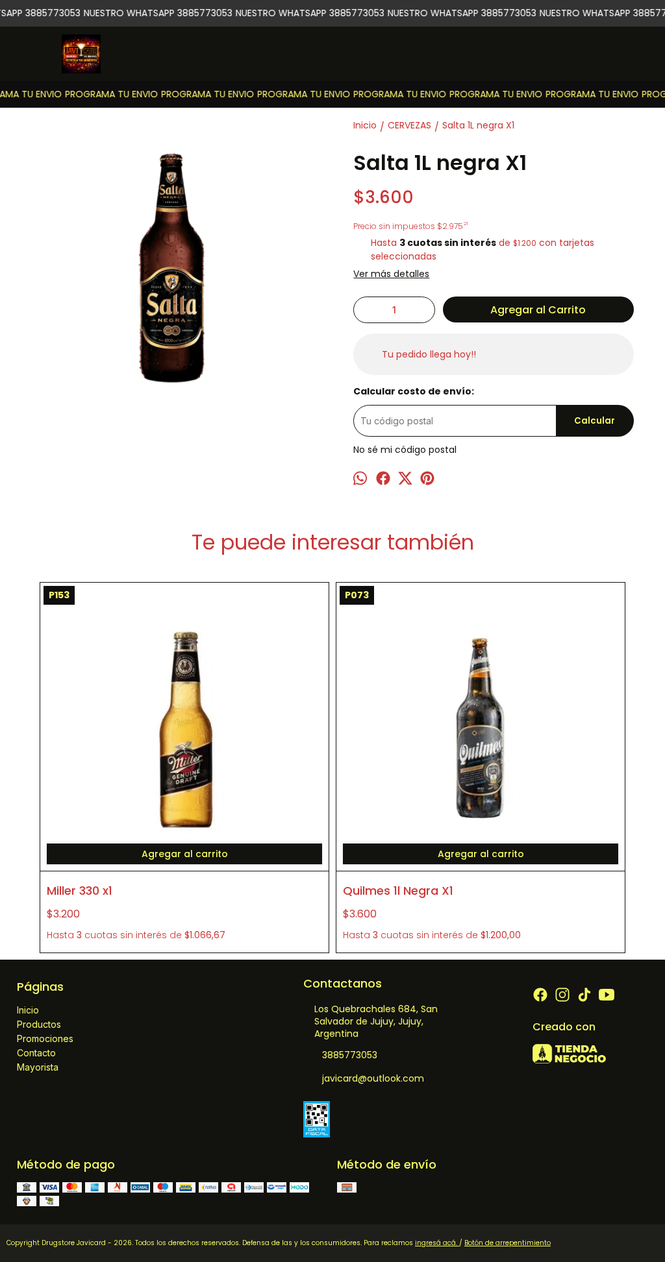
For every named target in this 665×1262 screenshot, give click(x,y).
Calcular (594, 421)
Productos (39, 1024)
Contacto (36, 1052)
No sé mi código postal (405, 449)
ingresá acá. (437, 1243)
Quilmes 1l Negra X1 (398, 890)
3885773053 (349, 1055)
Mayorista (37, 1067)
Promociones (45, 1038)
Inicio (28, 1009)
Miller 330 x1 (79, 890)
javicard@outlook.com (373, 1078)
